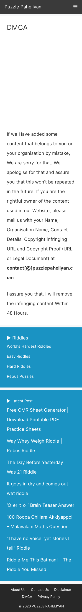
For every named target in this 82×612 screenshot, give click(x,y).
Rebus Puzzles (20, 376)
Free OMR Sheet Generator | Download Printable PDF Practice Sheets (38, 419)
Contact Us (40, 589)
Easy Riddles (18, 356)
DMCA (27, 596)
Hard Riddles (19, 366)
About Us (18, 589)
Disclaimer (62, 589)
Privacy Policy (49, 596)
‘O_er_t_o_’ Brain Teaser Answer (40, 505)
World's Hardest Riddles (29, 346)
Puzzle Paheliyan (23, 7)
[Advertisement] (41, 81)
